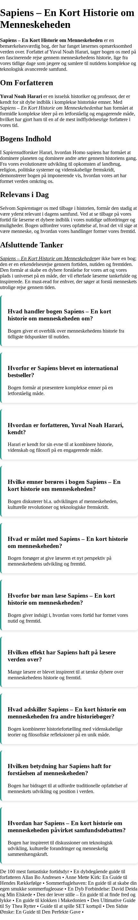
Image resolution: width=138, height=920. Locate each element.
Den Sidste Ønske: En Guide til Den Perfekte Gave (64, 909)
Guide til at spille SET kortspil (70, 906)
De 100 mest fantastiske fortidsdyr (34, 871)
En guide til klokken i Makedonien (51, 900)
